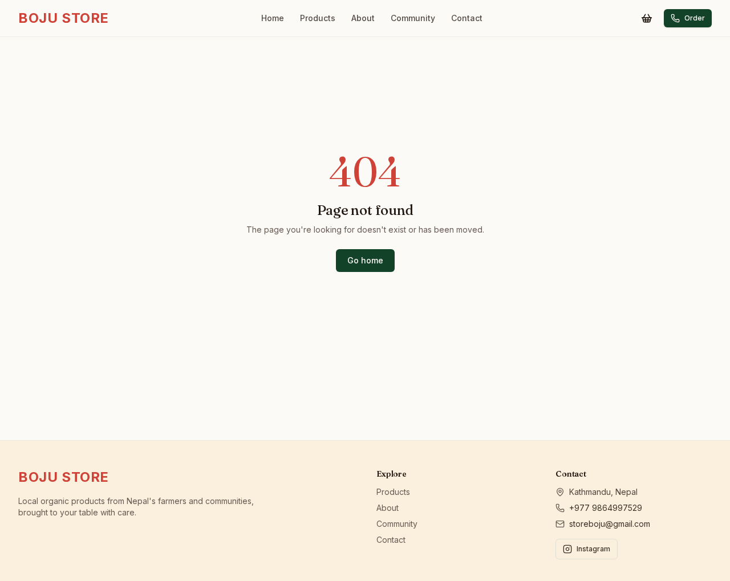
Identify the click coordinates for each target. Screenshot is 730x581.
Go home (365, 260)
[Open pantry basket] (646, 18)
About (363, 18)
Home (272, 18)
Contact (466, 18)
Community (413, 18)
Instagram (593, 549)
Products (317, 18)
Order (694, 18)
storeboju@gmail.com (609, 524)
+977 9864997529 (605, 508)
